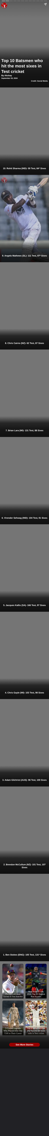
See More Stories (24, 1044)
